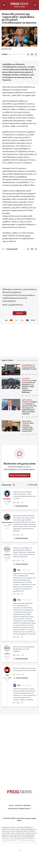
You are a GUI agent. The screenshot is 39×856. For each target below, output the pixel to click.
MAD (18, 570)
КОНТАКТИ (19, 805)
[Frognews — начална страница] (19, 791)
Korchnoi (7, 555)
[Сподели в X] (35, 54)
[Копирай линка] (28, 54)
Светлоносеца (7, 522)
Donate (20, 313)
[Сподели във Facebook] (32, 54)
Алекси (7, 654)
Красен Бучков (12, 249)
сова (7, 675)
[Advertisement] (19, 748)
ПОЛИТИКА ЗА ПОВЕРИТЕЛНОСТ (19, 808)
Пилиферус (7, 499)
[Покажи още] (19, 850)
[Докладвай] (22, 502)
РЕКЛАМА (27, 805)
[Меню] (35, 5)
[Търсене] (4, 5)
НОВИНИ (4, 54)
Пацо (19, 600)
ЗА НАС (11, 805)
